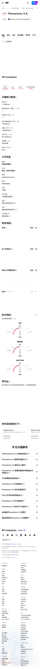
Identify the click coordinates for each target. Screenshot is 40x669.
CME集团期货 (25, 589)
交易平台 (23, 653)
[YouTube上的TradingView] (12, 535)
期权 (3, 615)
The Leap (24, 583)
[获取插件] (36, 315)
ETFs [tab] (34, 35)
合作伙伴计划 (25, 663)
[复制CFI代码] (9, 216)
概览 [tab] (3, 35)
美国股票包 (24, 593)
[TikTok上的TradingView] (30, 535)
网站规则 (4, 641)
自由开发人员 (6, 663)
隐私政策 (23, 629)
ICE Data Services (14, 544)
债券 (3, 575)
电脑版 (4, 627)
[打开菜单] (3, 3)
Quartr (14, 554)
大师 (3, 660)
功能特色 (23, 565)
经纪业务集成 (25, 661)
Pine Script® (5, 619)
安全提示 (23, 635)
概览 (22, 577)
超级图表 (4, 565)
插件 (22, 645)
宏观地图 (4, 617)
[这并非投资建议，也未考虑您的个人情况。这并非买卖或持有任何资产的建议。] (15, 318)
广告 (22, 659)
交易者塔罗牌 (25, 617)
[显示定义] (6, 102)
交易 (3, 649)
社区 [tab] (13, 35)
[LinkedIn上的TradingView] (21, 535)
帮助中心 (23, 605)
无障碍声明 (24, 633)
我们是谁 (23, 599)
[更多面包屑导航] (8, 8)
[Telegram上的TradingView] (25, 535)
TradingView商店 (26, 615)
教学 (3, 651)
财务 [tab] (8, 35)
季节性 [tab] (28, 35)
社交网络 (4, 633)
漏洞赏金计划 (25, 637)
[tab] (32, 227)
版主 (3, 643)
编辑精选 (4, 653)
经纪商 (23, 579)
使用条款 (23, 625)
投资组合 (4, 611)
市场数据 (23, 570)
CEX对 (4, 579)
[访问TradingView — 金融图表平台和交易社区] (9, 77)
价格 (22, 567)
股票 (3, 571)
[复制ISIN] (15, 203)
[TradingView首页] (7, 3)
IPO (3, 605)
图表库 (23, 647)
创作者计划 (5, 639)
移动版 (4, 625)
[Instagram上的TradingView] (16, 535)
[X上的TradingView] (3, 535)
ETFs (3, 573)
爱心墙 (4, 635)
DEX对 (4, 581)
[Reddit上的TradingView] (34, 535)
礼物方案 (23, 572)
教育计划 (23, 665)
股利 (3, 603)
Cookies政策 (24, 631)
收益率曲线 (5, 613)
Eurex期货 (24, 591)
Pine (3, 583)
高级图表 (23, 651)
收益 (3, 601)
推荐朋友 (4, 637)
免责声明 (23, 627)
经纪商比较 (24, 581)
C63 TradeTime (25, 619)
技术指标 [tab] (20, 35)
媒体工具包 (24, 609)
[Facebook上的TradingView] (7, 535)
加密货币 (4, 577)
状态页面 (23, 639)
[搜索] (28, 3)
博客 (22, 603)
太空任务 (23, 601)
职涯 (22, 607)
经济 (3, 599)
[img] (29, 19)
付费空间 (4, 665)
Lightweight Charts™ (27, 649)
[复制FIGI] (16, 210)
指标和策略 (5, 658)
